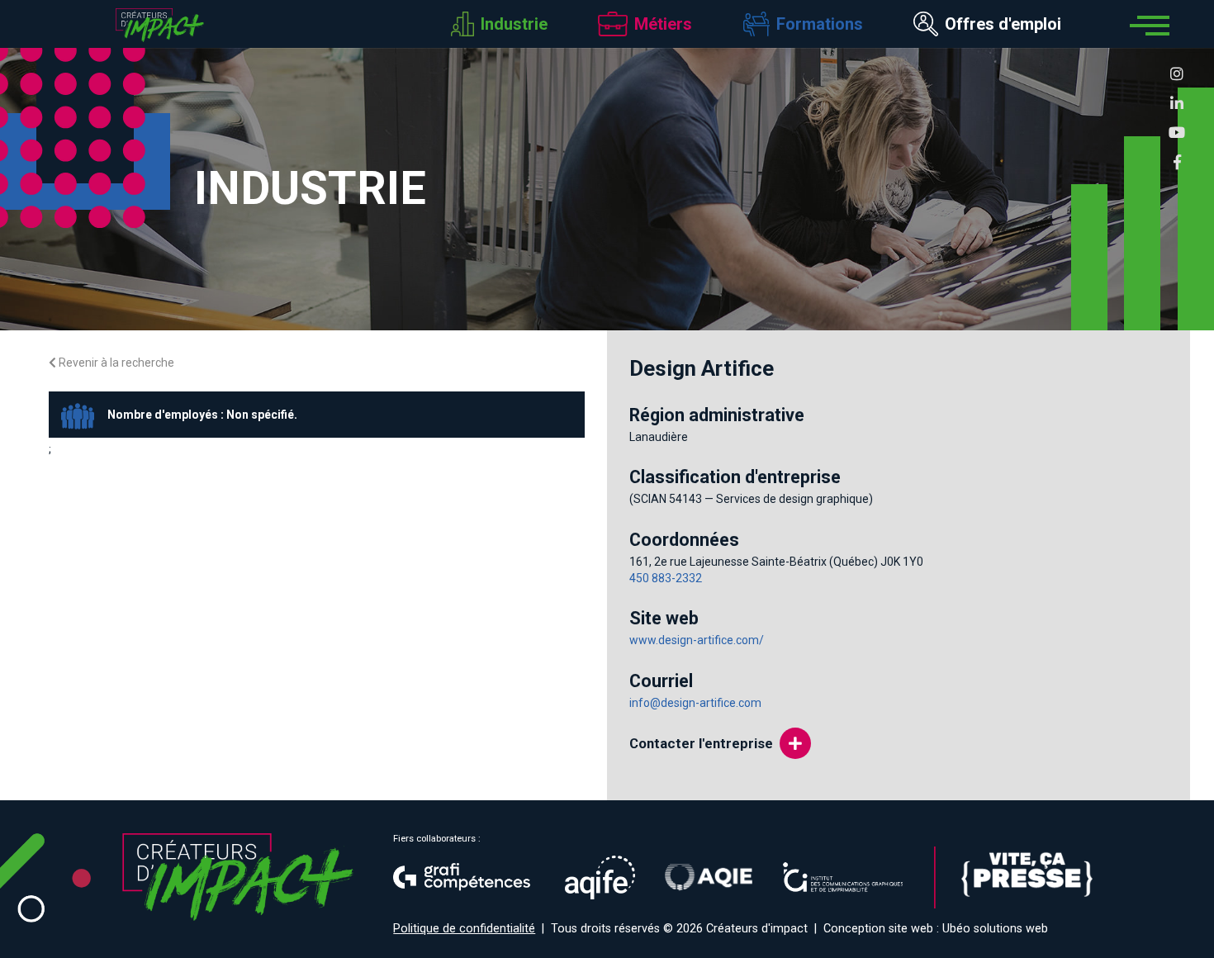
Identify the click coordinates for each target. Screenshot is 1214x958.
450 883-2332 (665, 578)
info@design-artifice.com (695, 702)
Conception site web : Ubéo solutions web (935, 929)
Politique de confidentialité (464, 929)
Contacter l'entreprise (701, 743)
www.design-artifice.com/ (696, 640)
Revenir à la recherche (115, 362)
